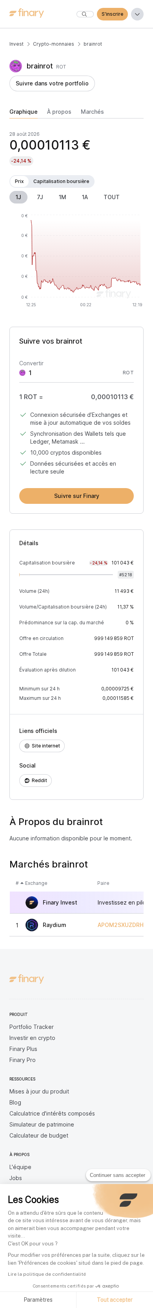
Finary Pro (22, 1059)
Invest (16, 44)
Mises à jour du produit (39, 1091)
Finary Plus (23, 1048)
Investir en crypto (32, 1037)
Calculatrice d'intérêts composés (52, 1113)
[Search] (85, 14)
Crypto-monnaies (53, 44)
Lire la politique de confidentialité (47, 1274)
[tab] (23, 113)
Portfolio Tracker (31, 1026)
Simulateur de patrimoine (41, 1124)
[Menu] (137, 14)
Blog (15, 1102)
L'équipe (20, 1167)
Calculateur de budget (38, 1135)
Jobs (15, 1178)
